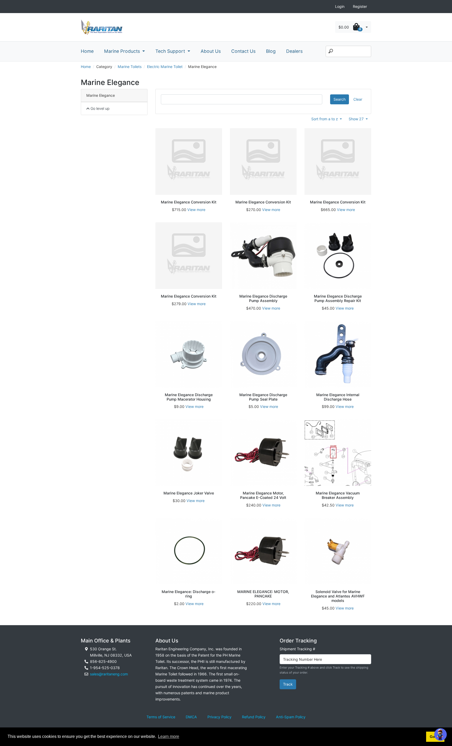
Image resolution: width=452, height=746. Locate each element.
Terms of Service (160, 717)
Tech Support (170, 51)
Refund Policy (253, 717)
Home (87, 51)
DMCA (191, 717)
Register (360, 6)
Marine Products (122, 51)
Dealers (294, 51)
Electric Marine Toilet (165, 66)
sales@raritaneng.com (109, 674)
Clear (357, 99)
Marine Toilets (130, 66)
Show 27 (357, 119)
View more (196, 209)
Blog (271, 51)
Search (340, 99)
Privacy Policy (219, 717)
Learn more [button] (168, 736)
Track (288, 684)
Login (339, 6)
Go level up (99, 108)
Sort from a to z (325, 119)
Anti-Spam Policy (291, 717)
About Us (211, 51)
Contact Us (243, 51)
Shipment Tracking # (297, 649)
